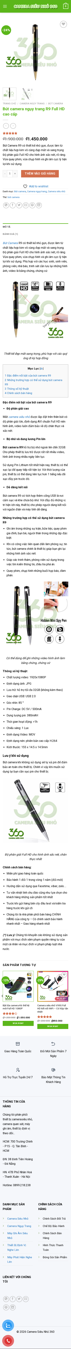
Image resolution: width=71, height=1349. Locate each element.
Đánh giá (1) (10, 234)
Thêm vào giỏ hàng (40, 173)
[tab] (35, 226)
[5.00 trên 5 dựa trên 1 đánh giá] (35, 133)
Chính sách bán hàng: (19, 393)
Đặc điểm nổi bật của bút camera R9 (28, 375)
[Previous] (8, 52)
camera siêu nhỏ (19, 417)
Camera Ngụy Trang (19, 1226)
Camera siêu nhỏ (56, 191)
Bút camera (55, 103)
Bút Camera (10, 243)
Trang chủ (9, 103)
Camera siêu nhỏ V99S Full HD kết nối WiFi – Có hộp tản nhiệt (52, 1008)
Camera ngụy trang (32, 103)
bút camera (13, 197)
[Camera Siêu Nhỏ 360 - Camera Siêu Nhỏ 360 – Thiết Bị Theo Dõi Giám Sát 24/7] (35, 6)
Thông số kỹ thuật (17, 388)
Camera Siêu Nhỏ (17, 1218)
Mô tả (6, 226)
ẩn (41, 368)
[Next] (62, 52)
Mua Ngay (18, 1023)
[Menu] (5, 6)
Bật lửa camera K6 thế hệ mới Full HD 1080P (16, 1007)
